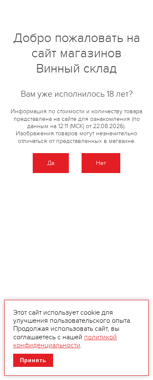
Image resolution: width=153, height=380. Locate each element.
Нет (101, 163)
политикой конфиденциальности (65, 341)
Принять (33, 360)
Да (50, 163)
